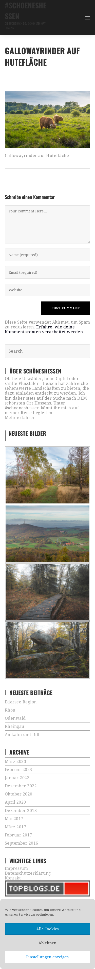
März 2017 (15, 827)
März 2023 (15, 761)
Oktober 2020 (18, 794)
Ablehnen (47, 943)
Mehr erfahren (20, 417)
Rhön (10, 710)
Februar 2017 (18, 835)
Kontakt (13, 878)
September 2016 (21, 843)
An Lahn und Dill (22, 734)
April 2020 (15, 802)
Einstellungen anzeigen (47, 957)
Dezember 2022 (21, 786)
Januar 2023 (17, 777)
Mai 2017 (14, 818)
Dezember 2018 (21, 810)
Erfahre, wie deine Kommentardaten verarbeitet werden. (44, 329)
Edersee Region (21, 702)
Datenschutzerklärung (28, 873)
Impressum (16, 868)
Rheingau (14, 726)
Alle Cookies (47, 929)
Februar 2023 (18, 769)
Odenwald (15, 718)
